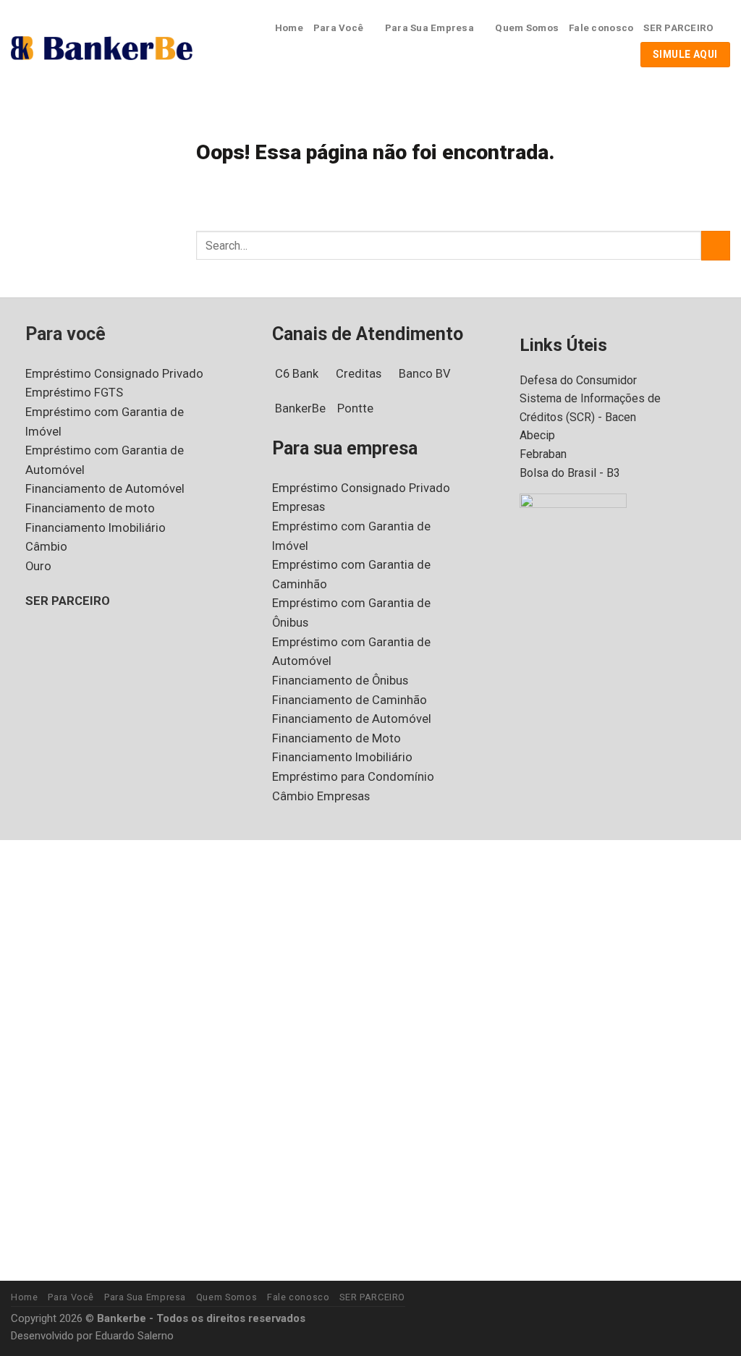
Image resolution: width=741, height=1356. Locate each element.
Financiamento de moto (90, 508)
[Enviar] (715, 245)
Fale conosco (601, 27)
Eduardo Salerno (135, 1335)
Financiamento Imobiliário (95, 528)
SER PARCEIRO (678, 27)
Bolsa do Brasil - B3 (570, 473)
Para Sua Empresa (429, 27)
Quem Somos (527, 27)
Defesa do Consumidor (578, 380)
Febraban (543, 454)
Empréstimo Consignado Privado (114, 374)
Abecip (537, 435)
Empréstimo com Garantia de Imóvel (104, 421)
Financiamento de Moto (336, 738)
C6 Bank (296, 374)
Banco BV (425, 374)
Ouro (38, 566)
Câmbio (46, 547)
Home (289, 27)
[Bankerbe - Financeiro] (101, 48)
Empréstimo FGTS (74, 392)
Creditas (358, 374)
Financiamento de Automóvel (105, 489)
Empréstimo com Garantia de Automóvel (104, 460)
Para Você (338, 27)
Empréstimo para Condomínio (353, 777)
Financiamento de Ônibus (340, 680)
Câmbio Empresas (321, 796)
